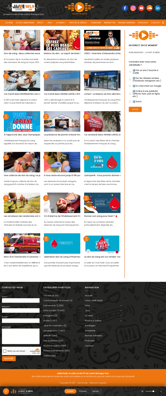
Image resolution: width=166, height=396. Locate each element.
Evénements (49, 305)
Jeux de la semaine (53, 325)
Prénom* (6, 306)
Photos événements (53, 350)
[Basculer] (121, 305)
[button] (163, 22)
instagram (48, 315)
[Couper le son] (142, 391)
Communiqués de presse (56, 300)
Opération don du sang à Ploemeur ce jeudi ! (67, 256)
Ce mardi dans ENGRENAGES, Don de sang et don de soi (33, 94)
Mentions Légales (98, 383)
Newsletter (109, 22)
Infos (40, 22)
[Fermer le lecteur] (161, 391)
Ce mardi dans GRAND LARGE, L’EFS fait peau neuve (71, 94)
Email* (5, 316)
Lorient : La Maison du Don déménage (104, 94)
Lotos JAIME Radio (25, 22)
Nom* (4, 296)
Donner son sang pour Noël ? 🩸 (101, 216)
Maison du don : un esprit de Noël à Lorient (66, 53)
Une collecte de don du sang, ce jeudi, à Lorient (29, 175)
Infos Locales (50, 310)
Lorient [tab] (70, 391)
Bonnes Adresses (126, 22)
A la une (47, 295)
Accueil (9, 22)
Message (6, 327)
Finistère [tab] (83, 391)
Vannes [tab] (95, 391)
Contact (156, 22)
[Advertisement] (145, 154)
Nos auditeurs (50, 340)
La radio (60, 22)
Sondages (96, 22)
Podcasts (143, 22)
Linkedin (47, 335)
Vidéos (46, 355)
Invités (46, 320)
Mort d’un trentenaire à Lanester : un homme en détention (35, 256)
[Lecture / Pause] (6, 391)
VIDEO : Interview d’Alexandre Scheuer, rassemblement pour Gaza (119, 53)
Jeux (49, 22)
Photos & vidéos (77, 22)
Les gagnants (50, 330)
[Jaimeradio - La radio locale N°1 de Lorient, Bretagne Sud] (23, 7)
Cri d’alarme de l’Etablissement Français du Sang (70, 216)
